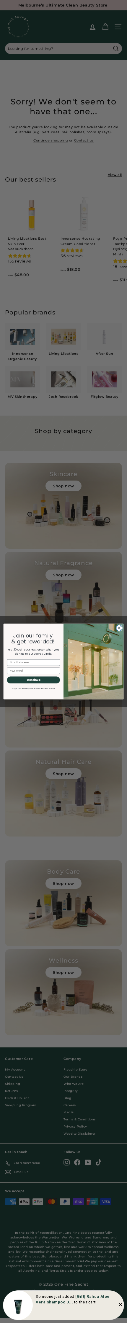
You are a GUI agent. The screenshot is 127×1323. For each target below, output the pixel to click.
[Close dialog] (119, 628)
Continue (33, 680)
